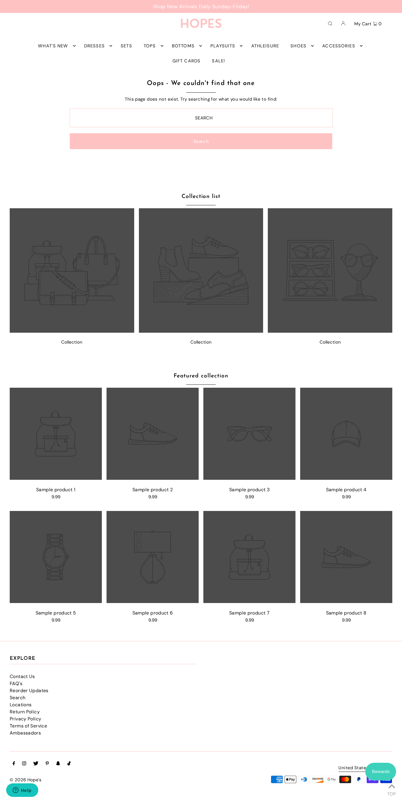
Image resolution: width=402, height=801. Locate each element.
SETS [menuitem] (126, 46)
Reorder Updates (29, 690)
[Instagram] (24, 763)
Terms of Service (28, 726)
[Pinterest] (47, 763)
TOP (391, 793)
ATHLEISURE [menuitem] (265, 46)
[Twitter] (35, 763)
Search (17, 698)
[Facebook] (14, 763)
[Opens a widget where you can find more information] (22, 790)
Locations (20, 705)
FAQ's (16, 683)
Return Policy (25, 712)
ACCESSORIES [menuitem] (338, 46)
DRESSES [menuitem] (94, 46)
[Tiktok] (69, 763)
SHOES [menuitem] (298, 46)
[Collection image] (72, 331)
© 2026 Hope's (25, 780)
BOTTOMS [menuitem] (183, 46)
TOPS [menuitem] (150, 46)
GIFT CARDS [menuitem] (186, 61)
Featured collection (201, 376)
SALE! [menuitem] (218, 61)
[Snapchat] (58, 763)
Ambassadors (25, 733)
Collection (71, 342)
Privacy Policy (25, 719)
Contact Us (22, 676)
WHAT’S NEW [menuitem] (53, 46)
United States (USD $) (362, 768)
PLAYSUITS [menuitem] (222, 46)
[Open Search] (330, 23)
